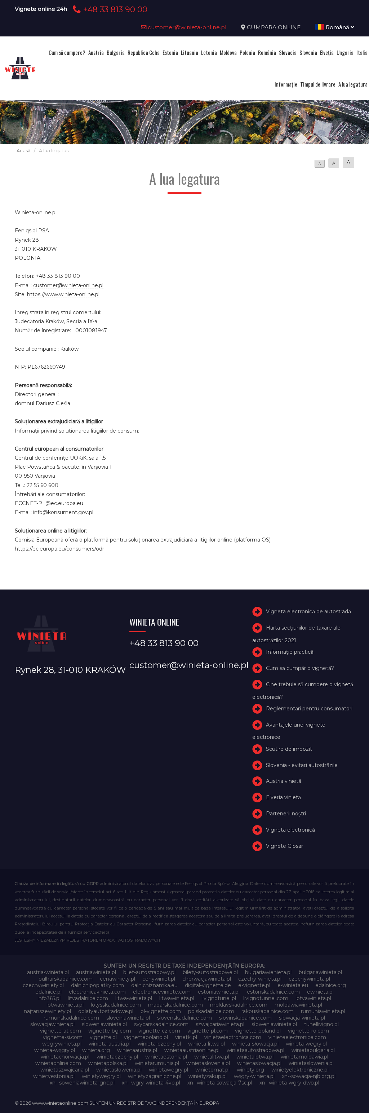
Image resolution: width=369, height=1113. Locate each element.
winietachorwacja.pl (65, 1056)
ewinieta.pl (320, 992)
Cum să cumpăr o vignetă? (300, 668)
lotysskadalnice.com (116, 1005)
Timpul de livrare (317, 84)
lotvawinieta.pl (313, 998)
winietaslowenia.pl (311, 1063)
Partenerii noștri (286, 813)
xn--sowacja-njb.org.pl (308, 1076)
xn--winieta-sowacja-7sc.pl (219, 1082)
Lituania (189, 52)
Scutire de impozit (289, 749)
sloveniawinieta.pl (128, 1018)
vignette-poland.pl (258, 1030)
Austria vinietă (283, 781)
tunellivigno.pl (321, 1024)
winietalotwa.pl (255, 1056)
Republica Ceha (144, 52)
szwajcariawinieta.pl (220, 1024)
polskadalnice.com (211, 1011)
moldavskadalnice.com (238, 1005)
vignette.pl (103, 1037)
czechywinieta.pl (309, 979)
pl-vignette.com (161, 1011)
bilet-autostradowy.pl (149, 972)
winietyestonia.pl (54, 1076)
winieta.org (96, 1050)
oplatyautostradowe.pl (105, 1011)
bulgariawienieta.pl (268, 972)
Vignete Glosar (284, 846)
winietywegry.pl (101, 1076)
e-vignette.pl (254, 985)
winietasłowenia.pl (119, 1069)
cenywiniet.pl (158, 979)
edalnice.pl (48, 992)
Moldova (228, 52)
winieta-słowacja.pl (255, 1043)
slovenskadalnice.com (184, 1018)
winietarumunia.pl (157, 1063)
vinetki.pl (186, 1037)
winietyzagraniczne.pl (154, 1076)
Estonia (170, 52)
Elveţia (327, 52)
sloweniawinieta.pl (104, 1024)
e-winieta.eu (292, 985)
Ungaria (345, 52)
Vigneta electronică (290, 830)
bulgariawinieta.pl (320, 972)
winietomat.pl (212, 1069)
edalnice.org (330, 985)
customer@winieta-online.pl (186, 27)
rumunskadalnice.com (71, 1018)
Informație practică (290, 652)
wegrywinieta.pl (61, 1043)
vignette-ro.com (308, 1030)
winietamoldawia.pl (304, 1056)
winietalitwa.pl (211, 1056)
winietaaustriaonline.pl (191, 1050)
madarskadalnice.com (175, 1005)
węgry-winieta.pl (254, 1076)
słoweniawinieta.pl (274, 1024)
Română (337, 27)
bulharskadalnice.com (66, 979)
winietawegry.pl (168, 1069)
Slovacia (288, 52)
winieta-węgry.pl (54, 1050)
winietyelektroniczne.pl (300, 1069)
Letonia (209, 52)
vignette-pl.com (207, 1030)
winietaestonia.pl (166, 1056)
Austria (96, 52)
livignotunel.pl (218, 998)
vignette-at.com (60, 1030)
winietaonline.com (58, 1063)
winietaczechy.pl (117, 1056)
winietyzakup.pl (207, 1076)
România (267, 52)
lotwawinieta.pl (65, 1005)
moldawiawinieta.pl (298, 1005)
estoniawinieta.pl (219, 992)
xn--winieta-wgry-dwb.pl (289, 1082)
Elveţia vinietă (283, 797)
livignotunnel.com (265, 998)
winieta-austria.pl (109, 1043)
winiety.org (250, 1069)
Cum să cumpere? (67, 52)
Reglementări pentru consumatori (309, 708)
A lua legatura (353, 84)
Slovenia (308, 52)
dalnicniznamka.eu (154, 985)
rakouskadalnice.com (267, 1011)
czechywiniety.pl (43, 985)
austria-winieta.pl (48, 972)
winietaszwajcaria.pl (64, 1069)
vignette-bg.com (109, 1030)
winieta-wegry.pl (306, 1043)
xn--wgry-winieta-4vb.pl (151, 1082)
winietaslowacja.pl (259, 1063)
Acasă (23, 150)
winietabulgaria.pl (313, 1050)
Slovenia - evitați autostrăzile (302, 765)
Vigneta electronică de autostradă (308, 611)
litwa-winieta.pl (133, 998)
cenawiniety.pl (117, 979)
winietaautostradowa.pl (255, 1050)
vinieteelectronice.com (297, 1037)
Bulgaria (116, 52)
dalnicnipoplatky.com (97, 985)
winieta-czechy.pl (159, 1043)
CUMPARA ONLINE (274, 27)
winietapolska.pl (108, 1063)
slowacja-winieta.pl (302, 1018)
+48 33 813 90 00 (114, 9)
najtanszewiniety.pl (47, 1011)
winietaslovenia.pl (208, 1063)
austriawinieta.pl (96, 972)
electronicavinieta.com (97, 992)
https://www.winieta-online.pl (63, 294)
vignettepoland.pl (146, 1037)
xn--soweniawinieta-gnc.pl (82, 1082)
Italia (362, 52)
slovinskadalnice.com (245, 1018)
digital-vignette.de (208, 985)
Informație (286, 84)
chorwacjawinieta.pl (206, 979)
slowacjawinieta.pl (52, 1024)
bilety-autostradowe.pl (210, 972)
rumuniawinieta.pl (323, 1011)
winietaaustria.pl (137, 1050)
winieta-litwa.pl (206, 1043)
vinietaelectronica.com (232, 1037)
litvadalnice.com (88, 998)
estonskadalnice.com (273, 992)
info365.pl (49, 998)
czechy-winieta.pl (259, 979)
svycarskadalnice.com (161, 1024)
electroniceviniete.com (162, 992)
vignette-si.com (63, 1037)
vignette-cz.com (159, 1030)
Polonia (247, 52)
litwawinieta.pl (176, 998)
